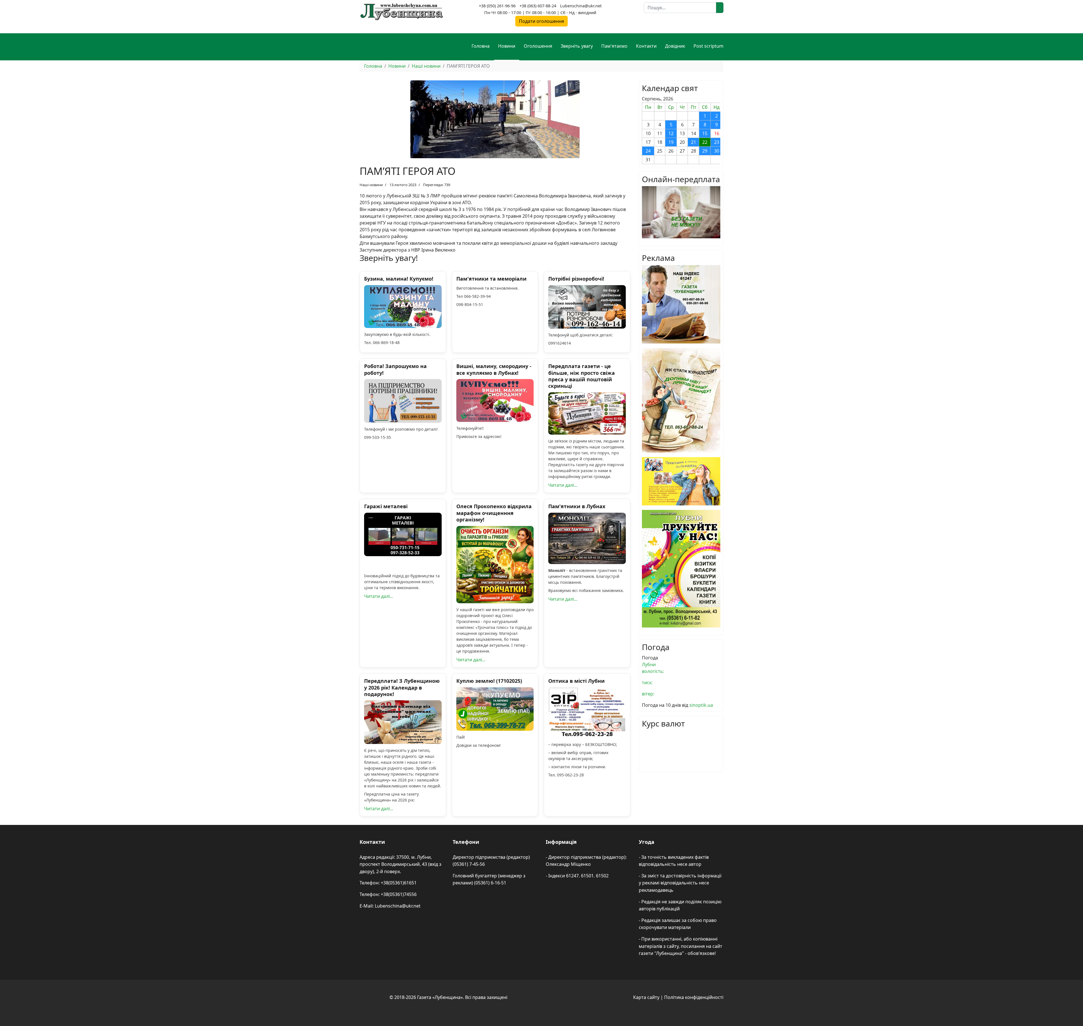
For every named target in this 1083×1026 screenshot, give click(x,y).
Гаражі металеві (386, 506)
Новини (506, 46)
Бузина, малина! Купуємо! (398, 278)
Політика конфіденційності (693, 997)
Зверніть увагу (577, 46)
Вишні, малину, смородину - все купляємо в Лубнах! (493, 369)
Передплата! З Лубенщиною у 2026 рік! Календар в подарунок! (402, 687)
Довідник (675, 46)
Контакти (646, 46)
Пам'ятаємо (614, 46)
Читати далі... (562, 485)
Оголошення (538, 46)
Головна (481, 46)
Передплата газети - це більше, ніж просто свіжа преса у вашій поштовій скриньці (581, 376)
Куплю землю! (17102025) (489, 680)
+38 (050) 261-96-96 (497, 5)
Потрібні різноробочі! (576, 278)
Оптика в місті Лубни (576, 680)
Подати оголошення (541, 21)
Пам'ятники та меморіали (491, 278)
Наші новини (371, 184)
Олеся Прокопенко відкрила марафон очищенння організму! (494, 513)
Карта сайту (646, 997)
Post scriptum (708, 46)
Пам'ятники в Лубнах (576, 506)
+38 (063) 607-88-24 (538, 5)
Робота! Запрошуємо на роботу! (395, 369)
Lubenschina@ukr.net (581, 5)
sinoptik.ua (701, 705)
